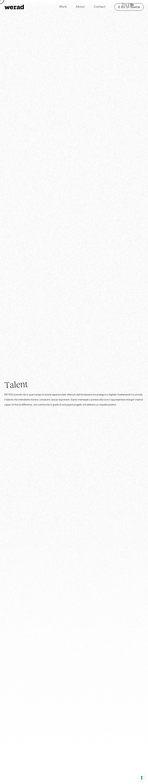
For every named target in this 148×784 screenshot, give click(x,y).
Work (63, 7)
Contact (99, 7)
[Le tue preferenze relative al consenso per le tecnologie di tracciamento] (141, 777)
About (80, 7)
